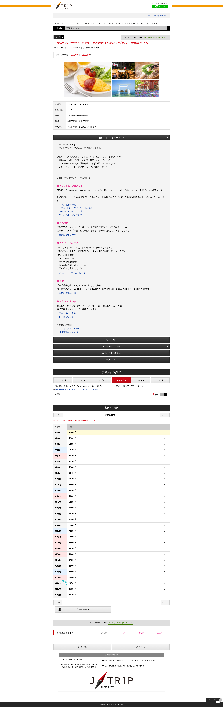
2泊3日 (122, 633)
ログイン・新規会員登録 (157, 16)
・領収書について (65, 317)
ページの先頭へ (214, 700)
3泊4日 (141, 633)
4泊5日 (160, 633)
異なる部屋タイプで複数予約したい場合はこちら (75, 389)
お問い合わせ (140, 647)
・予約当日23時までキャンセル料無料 (75, 208)
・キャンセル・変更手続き (69, 215)
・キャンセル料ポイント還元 (70, 211)
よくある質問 (82, 647)
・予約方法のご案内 (66, 313)
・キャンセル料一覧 (66, 205)
